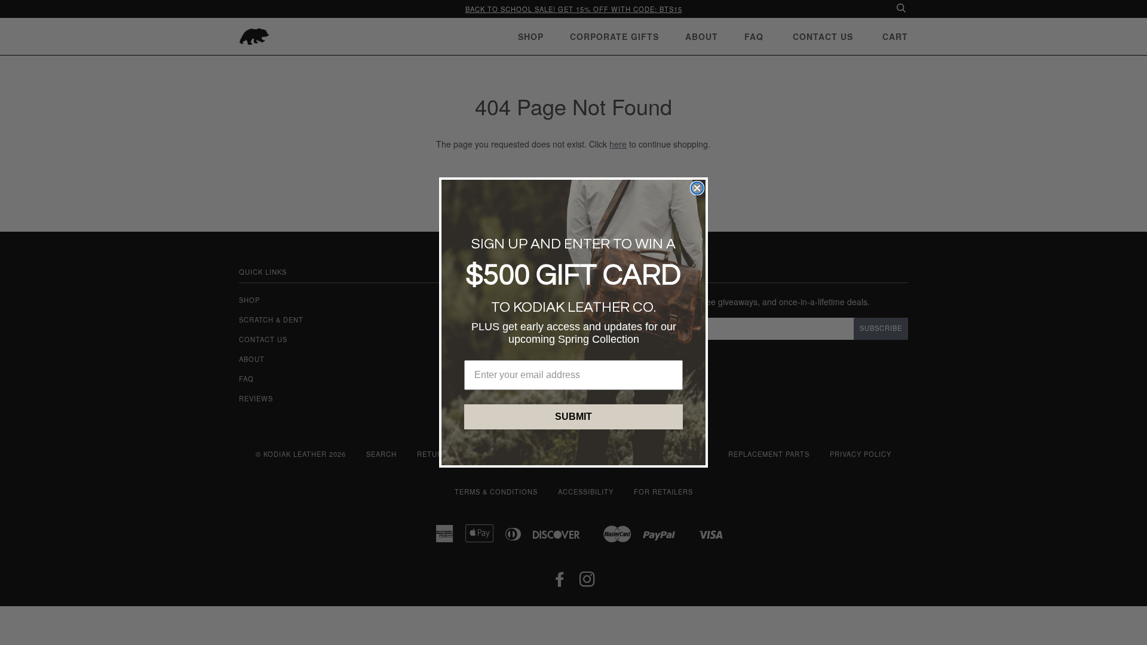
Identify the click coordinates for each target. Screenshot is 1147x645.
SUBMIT (573, 416)
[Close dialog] (697, 188)
